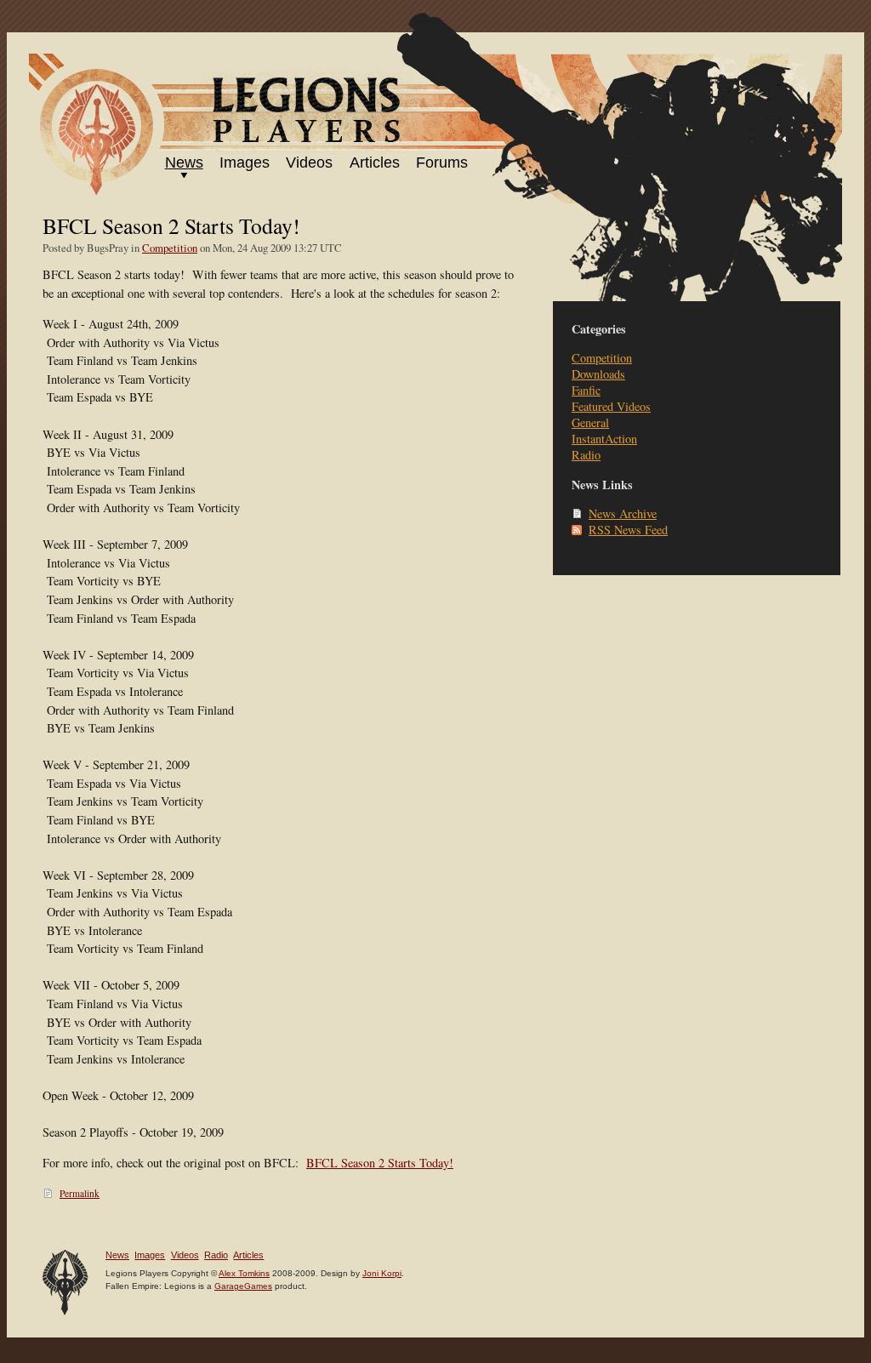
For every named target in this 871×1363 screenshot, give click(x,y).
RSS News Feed (628, 530)
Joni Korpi (381, 1273)
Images (244, 162)
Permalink (80, 1193)
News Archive (623, 513)
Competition (169, 247)
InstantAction (604, 439)
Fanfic (586, 390)
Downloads (598, 374)
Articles (375, 162)
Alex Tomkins (244, 1273)
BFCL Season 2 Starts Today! (379, 1163)
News (184, 162)
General (590, 422)
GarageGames (243, 1286)
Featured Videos (611, 406)
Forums (442, 162)
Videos (309, 162)
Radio (586, 455)
